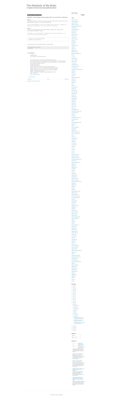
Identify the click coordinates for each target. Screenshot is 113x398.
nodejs (73, 168)
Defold (73, 80)
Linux (73, 147)
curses (73, 74)
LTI (72, 151)
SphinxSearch (74, 218)
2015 (74, 299)
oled (72, 171)
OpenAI (73, 173)
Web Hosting (74, 264)
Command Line (75, 66)
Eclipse (73, 88)
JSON (73, 141)
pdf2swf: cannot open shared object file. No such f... (79, 321)
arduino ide (74, 38)
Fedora (73, 101)
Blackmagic (74, 51)
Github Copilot (74, 127)
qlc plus (73, 204)
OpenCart (74, 175)
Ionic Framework (75, 133)
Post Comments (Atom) (36, 81)
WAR (73, 263)
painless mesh (74, 180)
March (75, 313)
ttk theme (73, 236)
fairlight (73, 99)
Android (73, 27)
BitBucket (73, 50)
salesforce (74, 210)
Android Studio (75, 29)
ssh (72, 223)
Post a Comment (32, 76)
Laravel (73, 144)
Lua (72, 152)
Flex (72, 114)
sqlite (73, 221)
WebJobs (73, 266)
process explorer (75, 196)
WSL (73, 272)
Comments (75, 337)
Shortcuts (73, 213)
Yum (72, 279)
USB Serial (74, 248)
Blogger (61, 394)
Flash (73, 107)
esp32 (73, 95)
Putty (73, 199)
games (73, 123)
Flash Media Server (76, 111)
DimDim (73, 82)
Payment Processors (76, 181)
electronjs (74, 91)
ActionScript (74, 21)
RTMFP (73, 207)
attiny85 (73, 42)
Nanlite (73, 165)
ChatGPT (73, 61)
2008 (74, 330)
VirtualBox (74, 258)
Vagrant (73, 252)
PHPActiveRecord (75, 191)
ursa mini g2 (74, 247)
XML (72, 277)
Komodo (73, 143)
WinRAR (73, 269)
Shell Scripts (74, 212)
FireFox (73, 106)
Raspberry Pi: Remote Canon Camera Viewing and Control (81, 344)
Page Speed (74, 178)
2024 (74, 287)
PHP (72, 189)
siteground (74, 215)
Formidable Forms (75, 117)
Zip (72, 280)
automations (74, 45)
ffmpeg (73, 103)
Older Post (66, 79)
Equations (74, 93)
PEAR (73, 186)
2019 (74, 295)
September (76, 308)
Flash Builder (74, 109)
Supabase (74, 228)
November (76, 305)
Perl (72, 188)
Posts (74, 335)
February (75, 314)
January (75, 316)
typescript (74, 239)
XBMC (73, 276)
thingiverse (74, 231)
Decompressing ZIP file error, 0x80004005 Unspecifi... (79, 318)
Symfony (73, 229)
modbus (73, 160)
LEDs (73, 146)
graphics (73, 130)
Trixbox (73, 234)
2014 (74, 301)
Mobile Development (76, 159)
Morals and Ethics (75, 162)
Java (73, 136)
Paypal (73, 183)
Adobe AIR (74, 23)
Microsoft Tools (75, 156)
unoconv (73, 244)
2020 (74, 293)
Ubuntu (73, 240)
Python (73, 202)
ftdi (72, 120)
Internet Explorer (75, 131)
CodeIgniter (74, 64)
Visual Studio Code (75, 261)
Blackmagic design (75, 53)
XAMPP (73, 274)
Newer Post (30, 79)
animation (74, 30)
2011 (74, 325)
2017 (74, 296)
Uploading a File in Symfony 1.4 (78, 353)
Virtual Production (75, 256)
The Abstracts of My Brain (41, 5)
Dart (72, 75)
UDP (72, 242)
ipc (72, 135)
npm (72, 170)
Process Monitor (75, 197)
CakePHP (74, 58)
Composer (74, 67)
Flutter (73, 115)
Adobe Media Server (76, 26)
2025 (74, 285)
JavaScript (74, 138)
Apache (73, 32)
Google (73, 128)
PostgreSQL (74, 194)
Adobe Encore (74, 24)
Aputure (73, 35)
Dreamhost (74, 87)
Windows (73, 268)
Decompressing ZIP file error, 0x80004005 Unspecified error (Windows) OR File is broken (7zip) (78, 379)
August (75, 310)
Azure (73, 48)
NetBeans (74, 167)
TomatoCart (74, 232)
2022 (74, 290)
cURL (73, 72)
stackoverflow (74, 224)
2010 (74, 327)
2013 (74, 302)
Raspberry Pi (74, 205)
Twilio (73, 237)
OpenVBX (74, 176)
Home (48, 79)
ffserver (73, 104)
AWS (73, 47)
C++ (72, 56)
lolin (72, 149)
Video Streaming (75, 255)
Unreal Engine (74, 245)
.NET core (74, 19)
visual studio (74, 260)
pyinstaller (74, 200)
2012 (74, 304)
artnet (73, 40)
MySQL (73, 163)
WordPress (74, 271)
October (75, 307)
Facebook (74, 98)
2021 (74, 292)
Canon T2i (74, 59)
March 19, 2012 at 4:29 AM (35, 74)
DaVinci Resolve (75, 77)
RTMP (73, 208)
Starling (73, 226)
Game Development (76, 122)
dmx (72, 85)
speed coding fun (75, 216)
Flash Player (74, 112)
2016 (74, 298)
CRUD (73, 71)
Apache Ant (74, 34)
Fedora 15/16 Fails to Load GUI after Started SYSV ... (79, 323)
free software (74, 119)
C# (72, 55)
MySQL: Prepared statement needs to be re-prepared (78, 361)
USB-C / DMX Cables (76, 250)
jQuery (73, 139)
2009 (74, 328)
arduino (73, 37)
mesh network (74, 154)
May (74, 311)
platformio (74, 192)
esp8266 (73, 96)
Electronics (74, 90)
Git (72, 125)
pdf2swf (31, 48)
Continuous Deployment (76, 69)
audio (73, 43)
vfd (72, 253)
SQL (72, 220)
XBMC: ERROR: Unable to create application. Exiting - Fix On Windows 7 (78, 369)
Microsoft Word (75, 157)
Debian (73, 79)
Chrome (73, 63)
